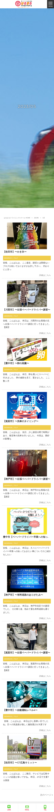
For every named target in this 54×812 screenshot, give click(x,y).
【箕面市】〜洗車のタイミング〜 (20, 421)
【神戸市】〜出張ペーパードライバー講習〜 (26, 479)
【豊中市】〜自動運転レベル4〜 (20, 710)
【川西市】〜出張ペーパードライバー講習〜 (26, 309)
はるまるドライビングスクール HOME (17, 218)
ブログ (15, 258)
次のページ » (46, 794)
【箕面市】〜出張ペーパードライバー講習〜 (26, 652)
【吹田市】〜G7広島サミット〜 (20, 762)
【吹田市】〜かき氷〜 (15, 251)
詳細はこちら (45, 275)
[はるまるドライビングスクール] (23, 3)
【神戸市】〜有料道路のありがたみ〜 (23, 594)
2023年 (36, 218)
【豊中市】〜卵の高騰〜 (16, 363)
